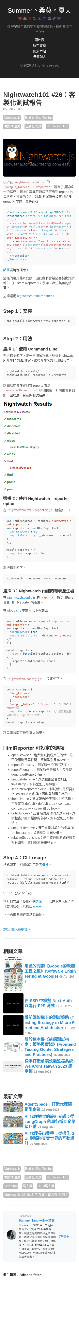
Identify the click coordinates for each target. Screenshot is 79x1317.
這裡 (45, 864)
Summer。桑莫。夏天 (39, 10)
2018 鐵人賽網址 (15, 929)
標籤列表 (39, 57)
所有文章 (39, 45)
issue (37, 906)
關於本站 (39, 51)
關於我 (39, 40)
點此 (6, 270)
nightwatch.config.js (21, 597)
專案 (39, 901)
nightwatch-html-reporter (34, 296)
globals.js (14, 610)
